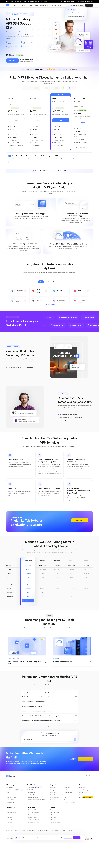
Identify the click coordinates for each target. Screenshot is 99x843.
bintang (65, 795)
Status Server (67, 799)
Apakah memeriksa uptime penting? (32, 706)
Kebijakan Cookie (68, 837)
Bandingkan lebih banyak (33, 822)
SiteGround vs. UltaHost (33, 819)
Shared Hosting (9, 787)
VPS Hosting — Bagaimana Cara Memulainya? (35, 696)
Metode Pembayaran (68, 792)
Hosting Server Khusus (11, 797)
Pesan (16, 120)
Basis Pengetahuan (71, 1)
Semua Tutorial (53, 809)
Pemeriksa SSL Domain (32, 797)
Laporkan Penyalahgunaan (85, 790)
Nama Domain (30, 787)
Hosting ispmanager (54, 797)
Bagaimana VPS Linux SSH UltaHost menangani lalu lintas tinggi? (40, 716)
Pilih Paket (79, 520)
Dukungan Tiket (78, 417)
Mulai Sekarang (27, 601)
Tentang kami (9, 830)
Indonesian (89, 1)
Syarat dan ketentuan (43, 830)
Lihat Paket (12, 60)
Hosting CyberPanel (54, 795)
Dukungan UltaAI (64, 420)
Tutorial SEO (53, 817)
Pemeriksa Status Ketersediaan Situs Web (36, 799)
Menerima (76, 837)
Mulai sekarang (85, 759)
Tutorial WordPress (54, 812)
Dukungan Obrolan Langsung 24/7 (68, 414)
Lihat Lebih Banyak (49, 304)
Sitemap (70, 830)
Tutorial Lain (52, 819)
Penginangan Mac (10, 802)
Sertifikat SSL (30, 789)
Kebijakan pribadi (55, 830)
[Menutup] (82, 837)
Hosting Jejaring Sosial (11, 812)
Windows (73, 88)
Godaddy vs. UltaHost (33, 817)
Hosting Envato (9, 822)
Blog (80, 795)
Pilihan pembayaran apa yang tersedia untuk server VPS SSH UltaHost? (42, 720)
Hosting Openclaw (54, 799)
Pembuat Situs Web (45, 5)
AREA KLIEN (89, 5)
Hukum (63, 830)
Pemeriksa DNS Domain (32, 794)
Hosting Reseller (9, 809)
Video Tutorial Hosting (55, 822)
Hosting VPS (8, 792)
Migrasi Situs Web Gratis (69, 802)
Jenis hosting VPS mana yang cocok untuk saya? (50, 171)
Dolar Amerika (80, 1)
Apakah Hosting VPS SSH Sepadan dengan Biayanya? (37, 711)
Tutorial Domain (53, 814)
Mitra (65, 797)
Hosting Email (9, 817)
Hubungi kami (63, 1)
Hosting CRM (9, 819)
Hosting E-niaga (9, 814)
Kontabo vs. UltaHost (32, 814)
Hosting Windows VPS (11, 799)
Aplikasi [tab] (41, 282)
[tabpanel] (49, 296)
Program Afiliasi (67, 787)
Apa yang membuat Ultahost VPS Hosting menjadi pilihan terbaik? (40, 692)
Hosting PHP (53, 787)
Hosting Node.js (53, 792)
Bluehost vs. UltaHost (32, 809)
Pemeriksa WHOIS (31, 792)
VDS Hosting (15, 162)
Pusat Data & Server (68, 790)
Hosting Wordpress (10, 789)
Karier (80, 797)
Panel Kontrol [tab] (56, 282)
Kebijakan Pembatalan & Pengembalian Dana (25, 830)
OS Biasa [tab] (48, 282)
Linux (65, 88)
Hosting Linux (53, 790)
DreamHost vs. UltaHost (33, 812)
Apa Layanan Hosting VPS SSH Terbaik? (33, 701)
